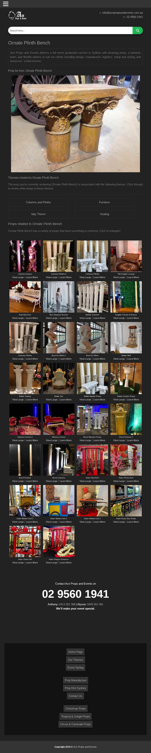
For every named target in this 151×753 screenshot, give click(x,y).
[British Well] (126, 352)
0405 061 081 (95, 604)
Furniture (104, 202)
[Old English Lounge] (126, 271)
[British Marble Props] (92, 393)
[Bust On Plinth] (92, 352)
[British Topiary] (25, 393)
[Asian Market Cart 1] (92, 515)
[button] (6, 4)
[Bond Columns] (58, 475)
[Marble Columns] (92, 312)
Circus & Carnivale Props (75, 724)
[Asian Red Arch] (92, 475)
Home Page (75, 651)
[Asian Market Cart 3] (25, 515)
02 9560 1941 (135, 16)
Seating (104, 214)
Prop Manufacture (75, 680)
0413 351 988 (67, 604)
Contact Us (75, 695)
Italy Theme (38, 214)
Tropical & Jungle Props (75, 716)
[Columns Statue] (25, 271)
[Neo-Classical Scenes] (58, 312)
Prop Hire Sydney (75, 688)
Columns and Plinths (38, 202)
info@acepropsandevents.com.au (122, 12)
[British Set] (58, 393)
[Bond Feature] (25, 475)
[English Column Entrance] (126, 312)
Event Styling (75, 667)
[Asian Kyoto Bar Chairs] (126, 515)
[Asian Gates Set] (25, 556)
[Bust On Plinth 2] (58, 352)
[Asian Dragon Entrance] (58, 556)
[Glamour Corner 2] (25, 434)
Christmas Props (75, 708)
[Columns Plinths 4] (58, 271)
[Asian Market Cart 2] (58, 515)
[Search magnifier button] (138, 30)
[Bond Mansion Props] (92, 434)
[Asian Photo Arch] (126, 475)
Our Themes (75, 659)
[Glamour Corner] (58, 434)
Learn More (32, 277)
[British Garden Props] (126, 393)
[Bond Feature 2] (126, 434)
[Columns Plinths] (92, 271)
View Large (18, 277)
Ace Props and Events (85, 747)
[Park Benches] (25, 312)
